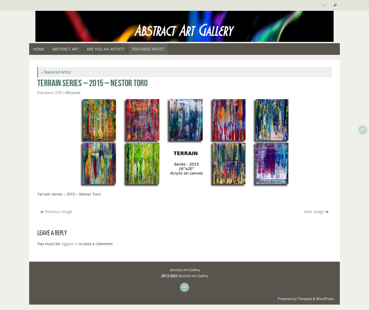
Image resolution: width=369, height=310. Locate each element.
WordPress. (325, 298)
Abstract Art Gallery (193, 276)
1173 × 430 (62, 92)
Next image (314, 211)
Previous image (58, 211)
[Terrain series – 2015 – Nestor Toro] (184, 142)
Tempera (305, 298)
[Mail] (323, 5)
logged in (69, 243)
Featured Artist (56, 72)
